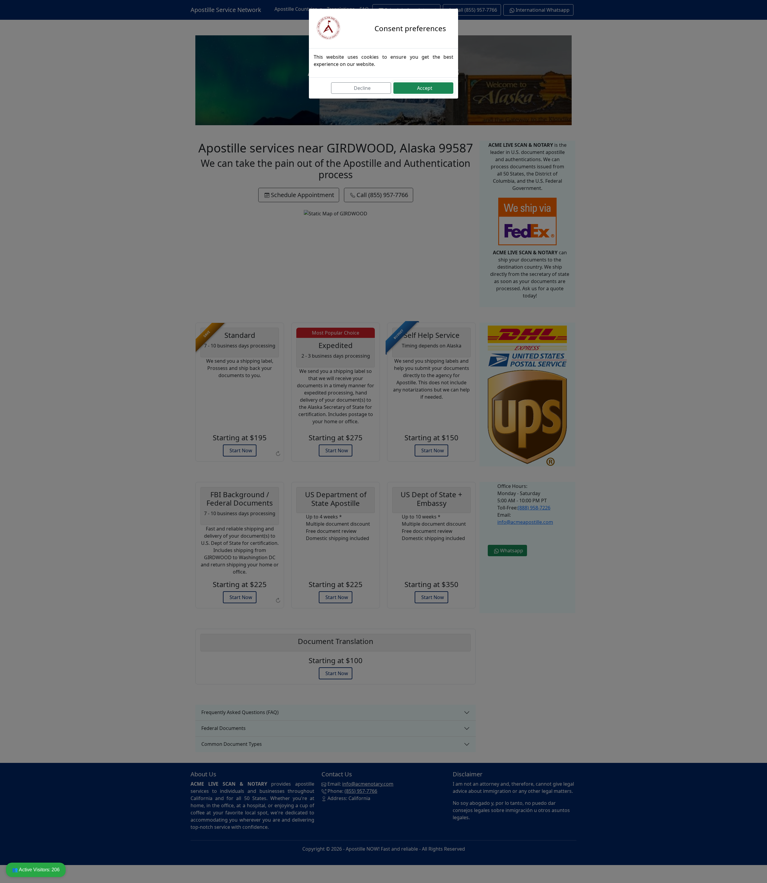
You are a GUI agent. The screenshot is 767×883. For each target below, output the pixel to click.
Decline (362, 88)
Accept (424, 88)
